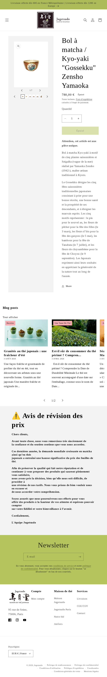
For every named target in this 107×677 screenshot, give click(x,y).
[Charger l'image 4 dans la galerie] (34, 96)
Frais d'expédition (84, 99)
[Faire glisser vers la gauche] (24, 90)
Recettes (10, 323)
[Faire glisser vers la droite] (38, 90)
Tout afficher (10, 317)
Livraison (82, 598)
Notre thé (59, 616)
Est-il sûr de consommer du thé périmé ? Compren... (74, 353)
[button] (7, 20)
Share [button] (69, 286)
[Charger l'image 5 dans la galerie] (37, 96)
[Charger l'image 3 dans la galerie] (30, 96)
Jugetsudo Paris (62, 609)
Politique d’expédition (74, 668)
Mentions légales (91, 671)
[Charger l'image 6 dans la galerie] (41, 96)
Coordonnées (93, 668)
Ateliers (58, 624)
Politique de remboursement (59, 665)
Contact (81, 613)
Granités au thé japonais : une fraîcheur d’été (25, 353)
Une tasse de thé (63, 323)
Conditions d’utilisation (50, 668)
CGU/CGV (82, 606)
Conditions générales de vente (67, 671)
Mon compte (38, 598)
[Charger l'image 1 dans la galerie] (23, 96)
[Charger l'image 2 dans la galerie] (26, 96)
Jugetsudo (38, 665)
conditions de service (64, 566)
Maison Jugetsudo (59, 600)
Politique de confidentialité (87, 665)
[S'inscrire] (79, 557)
